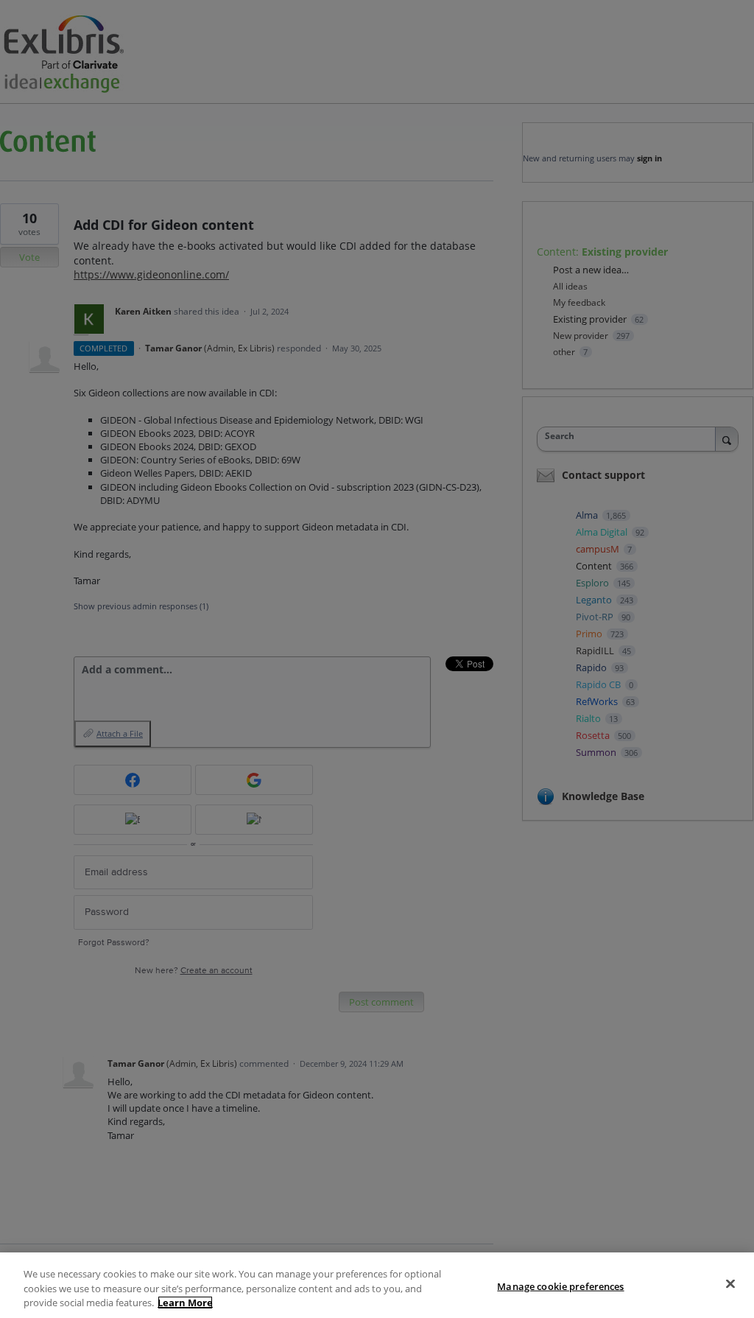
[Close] (730, 1283)
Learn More (185, 1302)
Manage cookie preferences (560, 1285)
